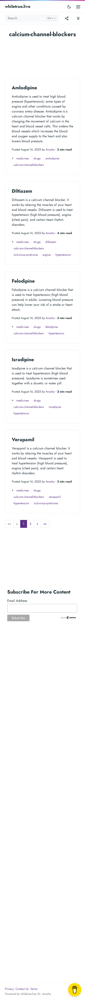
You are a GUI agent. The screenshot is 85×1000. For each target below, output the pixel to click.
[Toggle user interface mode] (69, 6)
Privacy (9, 989)
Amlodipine (24, 87)
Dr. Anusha (44, 994)
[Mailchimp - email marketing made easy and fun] (68, 617)
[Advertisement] (42, 56)
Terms (34, 989)
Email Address (17, 600)
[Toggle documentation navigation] (78, 18)
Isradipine (23, 359)
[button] (37, 524)
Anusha (50, 149)
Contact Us (22, 989)
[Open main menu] (78, 6)
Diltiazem (22, 191)
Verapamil (23, 439)
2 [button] (30, 523)
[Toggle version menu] (66, 18)
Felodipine (23, 280)
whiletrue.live (17, 7)
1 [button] (23, 523)
